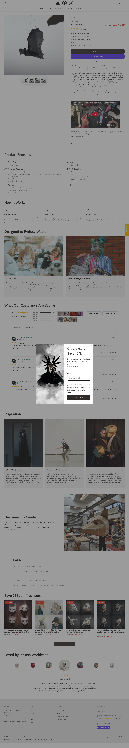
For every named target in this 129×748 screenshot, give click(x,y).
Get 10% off (79, 397)
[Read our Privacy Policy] (89, 388)
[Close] (91, 346)
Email (69, 373)
